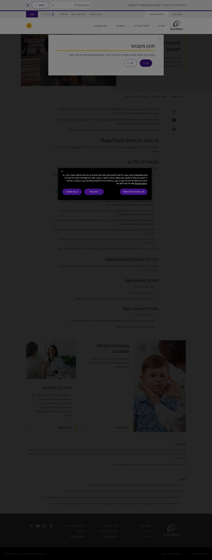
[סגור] (62, 171)
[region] (105, 184)
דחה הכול (94, 192)
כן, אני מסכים (72, 192)
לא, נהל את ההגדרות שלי (133, 192)
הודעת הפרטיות (141, 183)
